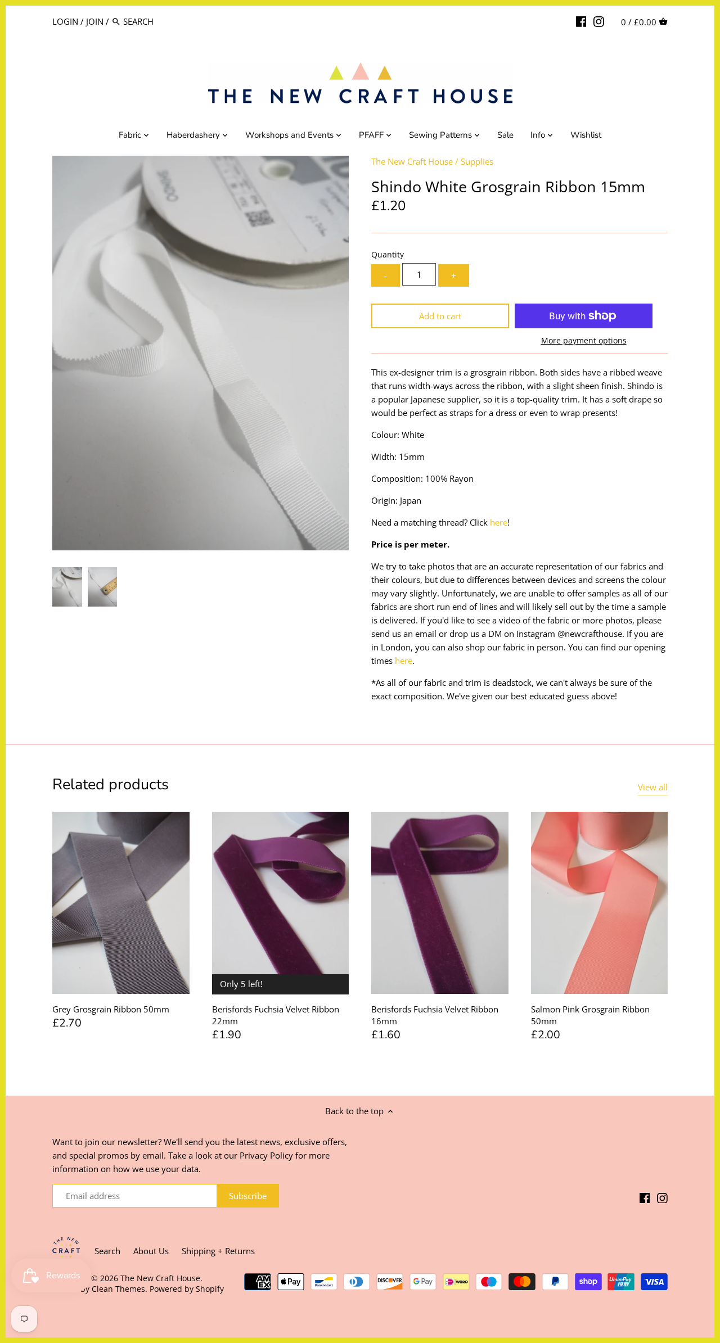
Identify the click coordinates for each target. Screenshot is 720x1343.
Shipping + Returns (218, 1250)
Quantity (387, 254)
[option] (67, 587)
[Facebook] (581, 20)
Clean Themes (118, 1289)
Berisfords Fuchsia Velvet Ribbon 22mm (275, 1015)
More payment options (584, 340)
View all (653, 787)
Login (65, 21)
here (498, 522)
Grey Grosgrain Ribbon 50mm (110, 1009)
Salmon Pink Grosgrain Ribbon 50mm (590, 1015)
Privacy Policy (266, 1155)
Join (95, 21)
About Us (151, 1250)
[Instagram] (598, 20)
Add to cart (440, 316)
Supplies (477, 161)
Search (107, 1250)
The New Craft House (412, 161)
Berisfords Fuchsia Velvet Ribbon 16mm (434, 1015)
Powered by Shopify (187, 1289)
